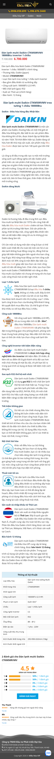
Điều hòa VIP (19, 15)
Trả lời (4, 711)
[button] (4, 4)
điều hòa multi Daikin (20, 225)
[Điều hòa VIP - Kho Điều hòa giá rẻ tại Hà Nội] (28, 4)
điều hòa (38, 289)
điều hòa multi (9, 264)
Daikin (31, 15)
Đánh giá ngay (27, 696)
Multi (39, 15)
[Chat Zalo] (48, 753)
